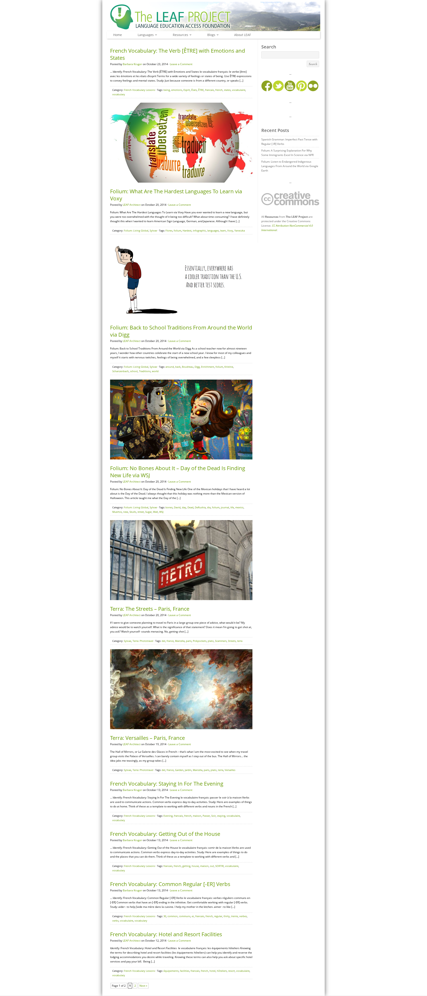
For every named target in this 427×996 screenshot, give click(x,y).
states (227, 90)
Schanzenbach (120, 371)
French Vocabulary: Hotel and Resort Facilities (166, 934)
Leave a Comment (181, 64)
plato (211, 641)
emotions (176, 90)
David (177, 507)
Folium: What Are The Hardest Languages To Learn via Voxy (176, 195)
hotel (212, 970)
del (163, 641)
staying (221, 815)
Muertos (117, 511)
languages (213, 230)
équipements (171, 970)
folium (177, 230)
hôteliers (222, 970)
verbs (115, 920)
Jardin (188, 770)
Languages (144, 35)
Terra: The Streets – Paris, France (149, 608)
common (172, 916)
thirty (227, 916)
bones (169, 507)
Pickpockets (199, 641)
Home (117, 35)
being (166, 90)
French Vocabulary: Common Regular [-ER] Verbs (170, 884)
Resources (179, 35)
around (169, 366)
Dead (190, 507)
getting (186, 866)
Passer (206, 815)
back (178, 366)
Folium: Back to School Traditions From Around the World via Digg (181, 331)
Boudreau (187, 366)
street (140, 511)
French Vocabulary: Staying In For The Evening (166, 783)
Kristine (228, 366)
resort (231, 970)
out (212, 866)
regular (218, 916)
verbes (243, 916)
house (195, 866)
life (232, 507)
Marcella (180, 641)
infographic (199, 230)
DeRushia (200, 507)
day (184, 507)
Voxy (230, 230)
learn (223, 230)
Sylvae (153, 230)
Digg (197, 366)
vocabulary (118, 94)
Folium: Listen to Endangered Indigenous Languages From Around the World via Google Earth (289, 166)
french (219, 90)
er (193, 916)
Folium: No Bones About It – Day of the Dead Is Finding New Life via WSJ (177, 471)
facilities (184, 970)
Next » (143, 986)
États (194, 90)
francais (209, 90)
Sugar (148, 511)
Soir (213, 815)
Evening (168, 815)
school (134, 371)
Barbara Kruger (132, 64)
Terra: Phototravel (143, 641)
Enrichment (207, 366)
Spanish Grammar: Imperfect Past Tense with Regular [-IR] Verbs (289, 142)
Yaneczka (239, 230)
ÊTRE (201, 90)
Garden (179, 770)
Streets (232, 641)
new (125, 511)
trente (234, 916)
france (170, 641)
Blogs (210, 35)
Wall (155, 511)
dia (209, 507)
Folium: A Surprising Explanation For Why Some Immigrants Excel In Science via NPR (287, 153)
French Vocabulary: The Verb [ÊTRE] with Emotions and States (177, 54)
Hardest (187, 230)
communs (184, 916)
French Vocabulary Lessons (139, 90)
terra (239, 641)
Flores (168, 230)
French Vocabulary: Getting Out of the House (165, 833)
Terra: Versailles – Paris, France (147, 737)
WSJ (161, 511)
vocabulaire (238, 90)
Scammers (221, 641)
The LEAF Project (213, 17)
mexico (239, 507)
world (155, 371)
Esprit (186, 90)
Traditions (145, 371)
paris (188, 641)
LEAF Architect (132, 205)
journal (225, 507)
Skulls (132, 511)
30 (164, 916)
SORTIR (219, 866)
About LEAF (242, 35)
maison (197, 815)
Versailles (230, 770)
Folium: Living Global (136, 230)
